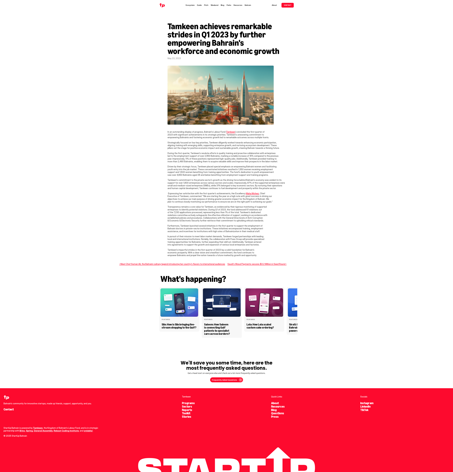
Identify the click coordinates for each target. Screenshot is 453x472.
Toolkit (186, 413)
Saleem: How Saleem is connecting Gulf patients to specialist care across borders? (217, 329)
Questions (277, 413)
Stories (186, 417)
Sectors (187, 406)
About (275, 403)
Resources (278, 406)
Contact (9, 409)
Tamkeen (230, 132)
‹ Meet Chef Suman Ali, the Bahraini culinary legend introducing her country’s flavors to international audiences (172, 264)
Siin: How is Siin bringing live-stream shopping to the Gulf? (179, 326)
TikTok (364, 410)
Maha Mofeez (252, 193)
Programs (188, 403)
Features (166, 319)
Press (275, 417)
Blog (274, 410)
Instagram (366, 403)
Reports (187, 410)
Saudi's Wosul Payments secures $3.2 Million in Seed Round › (257, 264)
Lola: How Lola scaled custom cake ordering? (260, 326)
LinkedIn (365, 406)
